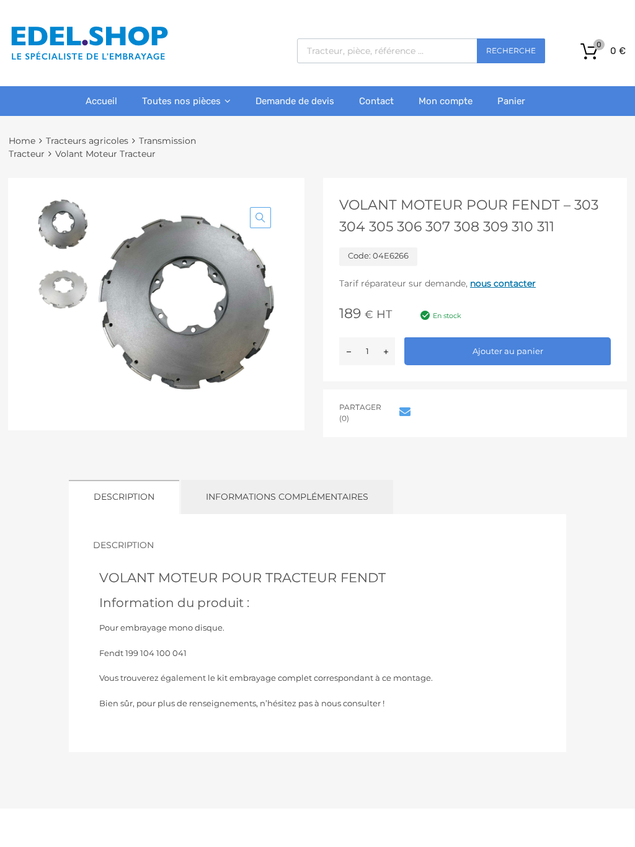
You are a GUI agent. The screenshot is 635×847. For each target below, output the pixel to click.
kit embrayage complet (264, 678)
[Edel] (89, 58)
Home (22, 140)
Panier (511, 101)
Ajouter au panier (508, 351)
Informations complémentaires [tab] (287, 497)
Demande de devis (294, 101)
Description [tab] (124, 497)
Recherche (511, 50)
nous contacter (503, 283)
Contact (376, 101)
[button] (260, 217)
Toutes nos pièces (181, 101)
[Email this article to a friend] (403, 412)
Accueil (101, 101)
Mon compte (446, 101)
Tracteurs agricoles (87, 140)
